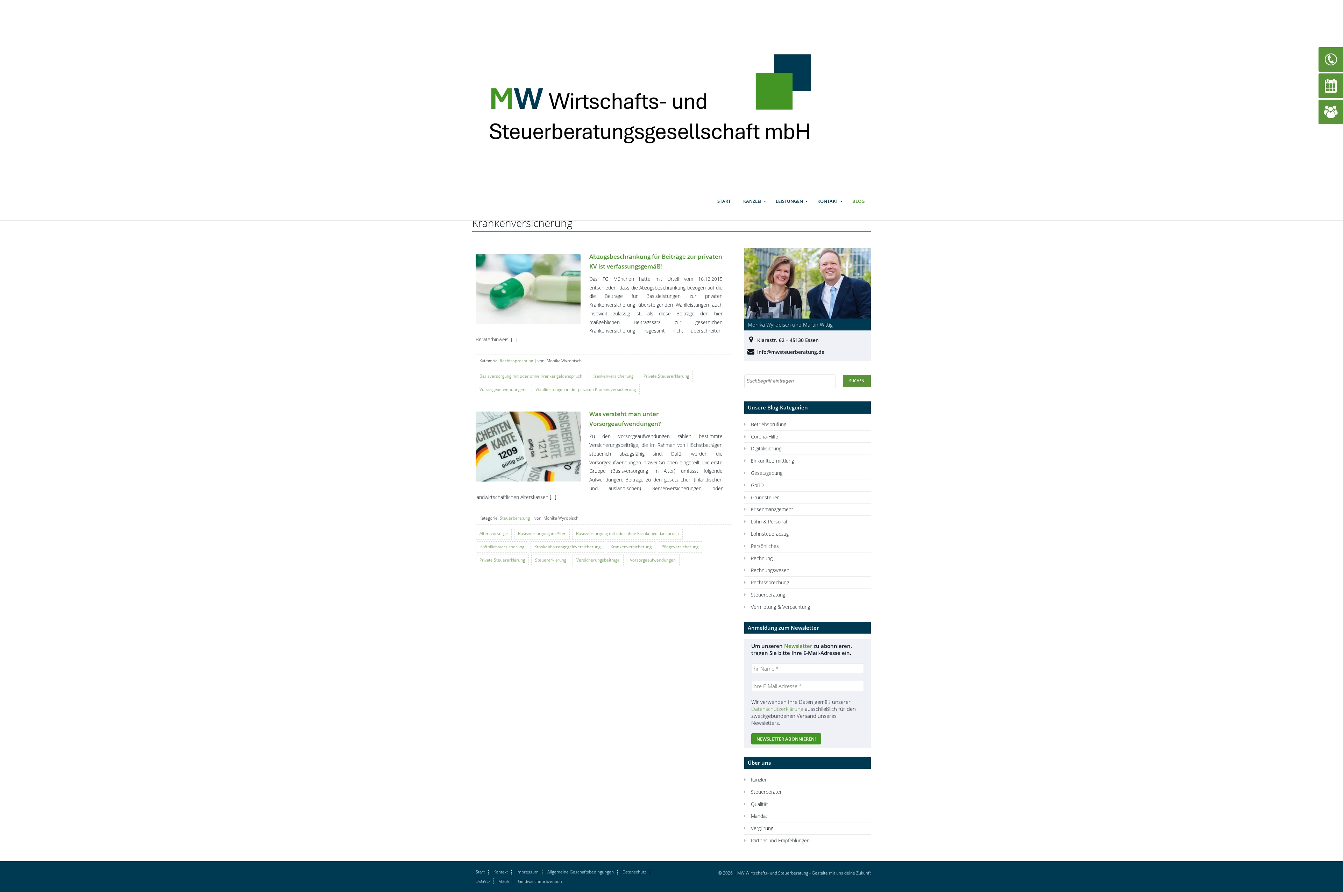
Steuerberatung (515, 518)
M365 (503, 881)
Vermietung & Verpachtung (780, 607)
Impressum (528, 872)
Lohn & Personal (769, 521)
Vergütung (762, 828)
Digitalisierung (766, 448)
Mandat (759, 816)
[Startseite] (660, 95)
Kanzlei (752, 201)
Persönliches (765, 546)
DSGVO (483, 881)
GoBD (757, 485)
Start (724, 201)
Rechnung (762, 558)
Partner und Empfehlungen (780, 840)
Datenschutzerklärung (777, 708)
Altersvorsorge (493, 533)
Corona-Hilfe (764, 436)
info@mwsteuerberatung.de (790, 352)
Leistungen (789, 201)
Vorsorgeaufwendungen (502, 389)
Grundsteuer (765, 497)
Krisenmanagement (772, 509)
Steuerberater (766, 791)
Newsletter (798, 645)
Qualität (759, 804)
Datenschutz (634, 872)
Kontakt (827, 201)
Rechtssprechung (516, 361)
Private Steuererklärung (666, 376)
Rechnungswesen (770, 570)
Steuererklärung (550, 560)
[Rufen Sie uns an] (1331, 59)
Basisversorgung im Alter (542, 533)
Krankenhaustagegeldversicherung (567, 547)
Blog (858, 201)
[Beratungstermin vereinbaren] (1331, 85)
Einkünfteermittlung (772, 460)
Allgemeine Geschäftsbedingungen (580, 872)
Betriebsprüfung (768, 424)
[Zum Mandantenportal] (1331, 111)
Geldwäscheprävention (540, 881)
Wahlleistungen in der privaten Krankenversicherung (585, 389)
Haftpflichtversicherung (501, 547)
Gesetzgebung (766, 473)
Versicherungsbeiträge (598, 560)
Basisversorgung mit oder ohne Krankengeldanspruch (530, 376)
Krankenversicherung (612, 376)
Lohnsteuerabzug (770, 533)
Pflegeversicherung (680, 547)
